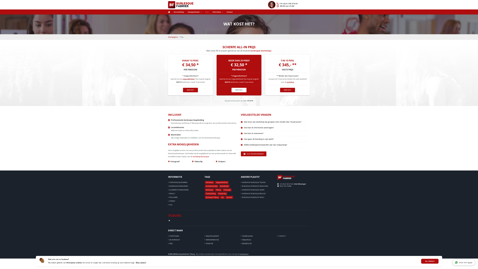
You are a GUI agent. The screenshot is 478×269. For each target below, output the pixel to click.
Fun (222, 197)
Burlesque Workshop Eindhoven (255, 186)
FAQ (170, 205)
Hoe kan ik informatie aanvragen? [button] (259, 128)
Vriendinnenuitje (211, 186)
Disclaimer (173, 197)
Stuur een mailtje (286, 186)
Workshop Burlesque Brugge (254, 194)
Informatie (216, 12)
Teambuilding (211, 194)
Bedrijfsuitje (224, 186)
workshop (290, 82)
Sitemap (172, 201)
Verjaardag (222, 194)
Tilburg (218, 190)
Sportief (229, 197)
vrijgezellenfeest (189, 79)
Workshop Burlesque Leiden (253, 190)
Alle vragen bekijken (255, 154)
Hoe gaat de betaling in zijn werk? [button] (259, 139)
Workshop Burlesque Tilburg (254, 182)
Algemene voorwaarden (179, 190)
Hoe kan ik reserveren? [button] (254, 133)
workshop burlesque (201, 156)
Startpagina (173, 37)
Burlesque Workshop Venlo (253, 197)
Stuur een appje (465, 262)
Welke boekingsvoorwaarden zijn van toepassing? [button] (265, 145)
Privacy (172, 194)
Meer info (190, 90)
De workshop (179, 12)
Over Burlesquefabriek (178, 182)
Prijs (207, 12)
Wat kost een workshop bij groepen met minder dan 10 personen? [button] (272, 122)
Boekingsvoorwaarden (178, 186)
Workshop (209, 182)
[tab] (276, 122)
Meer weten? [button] (141, 263)
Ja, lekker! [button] (430, 261)
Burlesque (209, 190)
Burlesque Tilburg (212, 197)
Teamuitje (227, 190)
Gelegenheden (194, 12)
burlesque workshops (260, 50)
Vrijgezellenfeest (222, 182)
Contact (230, 12)
